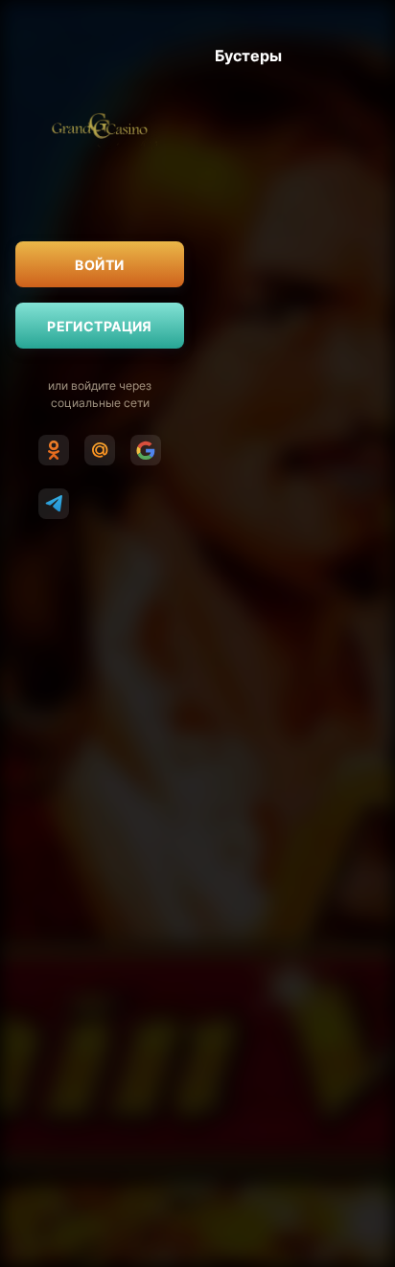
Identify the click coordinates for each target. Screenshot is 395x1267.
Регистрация (99, 326)
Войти (99, 265)
